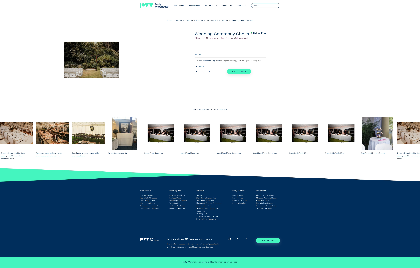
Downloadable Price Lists (266, 206)
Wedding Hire (174, 203)
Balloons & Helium (239, 201)
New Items (200, 195)
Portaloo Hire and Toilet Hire (207, 216)
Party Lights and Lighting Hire (207, 208)
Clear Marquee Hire (147, 201)
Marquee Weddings (177, 195)
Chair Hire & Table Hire (194, 20)
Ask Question (268, 240)
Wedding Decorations (178, 201)
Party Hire (178, 20)
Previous (3, 137)
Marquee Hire (179, 5)
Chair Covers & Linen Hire (206, 198)
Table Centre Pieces (177, 206)
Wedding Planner (211, 5)
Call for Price (259, 33)
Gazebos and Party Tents (149, 208)
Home (169, 20)
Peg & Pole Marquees (148, 198)
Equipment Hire (194, 5)
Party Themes (237, 198)
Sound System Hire (203, 206)
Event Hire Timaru (263, 201)
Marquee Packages (147, 203)
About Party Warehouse (265, 195)
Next (417, 137)
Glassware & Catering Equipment (209, 203)
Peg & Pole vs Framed (264, 203)
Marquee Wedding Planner (266, 198)
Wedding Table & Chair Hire (217, 20)
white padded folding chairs (209, 60)
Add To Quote (239, 71)
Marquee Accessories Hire (150, 206)
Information (241, 5)
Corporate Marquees (264, 208)
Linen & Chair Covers (177, 208)
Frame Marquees (146, 195)
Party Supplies (227, 5)
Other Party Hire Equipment (206, 219)
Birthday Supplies (239, 203)
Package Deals (175, 198)
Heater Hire (200, 211)
